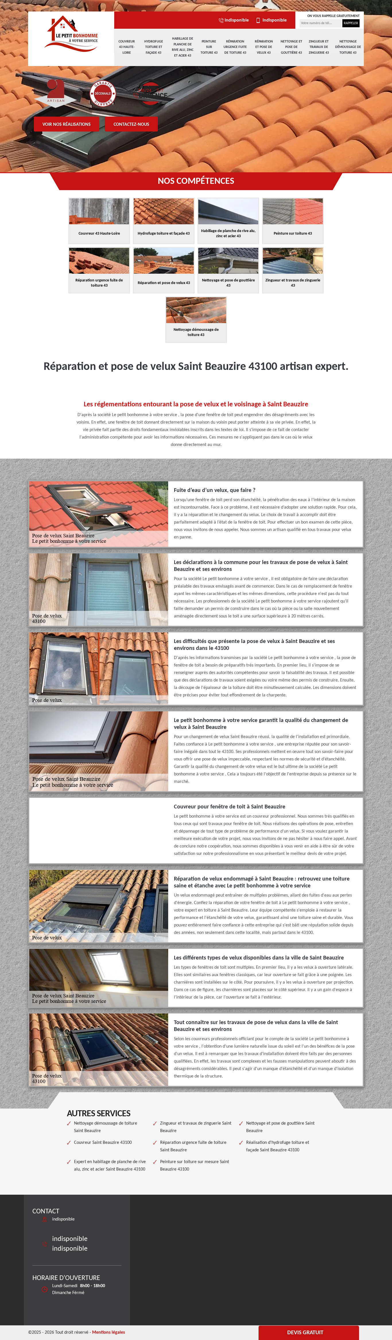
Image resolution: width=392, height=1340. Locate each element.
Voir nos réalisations (66, 124)
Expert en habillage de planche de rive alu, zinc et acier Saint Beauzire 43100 (110, 1166)
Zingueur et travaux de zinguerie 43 (319, 47)
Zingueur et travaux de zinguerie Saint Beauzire (195, 1127)
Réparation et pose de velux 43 (264, 47)
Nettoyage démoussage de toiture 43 (348, 47)
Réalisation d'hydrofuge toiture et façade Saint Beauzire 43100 (277, 1146)
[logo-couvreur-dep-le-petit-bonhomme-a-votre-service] (71, 33)
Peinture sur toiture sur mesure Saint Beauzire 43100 (194, 1166)
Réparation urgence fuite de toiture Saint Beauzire (193, 1146)
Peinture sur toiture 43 (209, 47)
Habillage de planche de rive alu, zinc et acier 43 (182, 47)
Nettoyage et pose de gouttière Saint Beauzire (280, 1127)
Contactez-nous (131, 124)
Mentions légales (108, 1332)
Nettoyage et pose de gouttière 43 (291, 47)
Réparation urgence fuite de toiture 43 (235, 47)
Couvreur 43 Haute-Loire (127, 47)
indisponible (237, 20)
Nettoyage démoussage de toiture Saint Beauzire (105, 1127)
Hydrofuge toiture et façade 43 (153, 47)
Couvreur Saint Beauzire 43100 (103, 1142)
